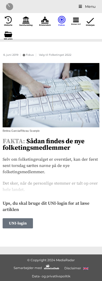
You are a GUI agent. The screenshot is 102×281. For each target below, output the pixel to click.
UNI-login (18, 223)
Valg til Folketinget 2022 (55, 55)
